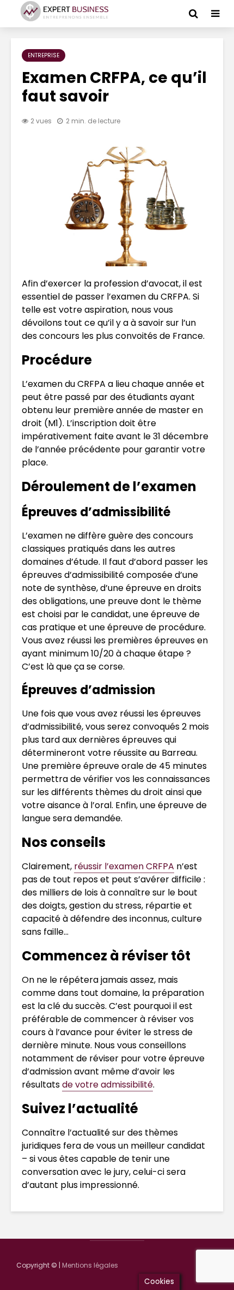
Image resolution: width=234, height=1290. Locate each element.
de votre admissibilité (107, 1084)
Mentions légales (90, 1265)
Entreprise (43, 55)
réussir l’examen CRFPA (124, 866)
